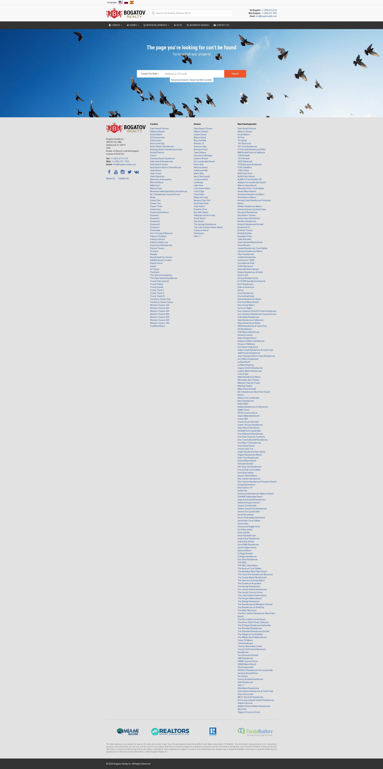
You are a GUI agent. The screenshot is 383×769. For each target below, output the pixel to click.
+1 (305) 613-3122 (269, 10)
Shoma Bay (243, 523)
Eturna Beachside (246, 296)
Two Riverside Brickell (248, 655)
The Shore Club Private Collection (253, 622)
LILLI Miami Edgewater (248, 359)
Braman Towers (245, 230)
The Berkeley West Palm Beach (252, 571)
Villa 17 (197, 236)
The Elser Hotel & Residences (163, 278)
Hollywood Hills (201, 170)
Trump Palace (156, 284)
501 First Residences (247, 146)
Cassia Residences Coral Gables (253, 248)
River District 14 (245, 487)
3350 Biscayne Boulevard (249, 164)
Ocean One (155, 200)
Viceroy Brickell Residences (250, 679)
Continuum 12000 (246, 260)
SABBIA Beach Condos (161, 260)
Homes (197, 124)
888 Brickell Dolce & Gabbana (251, 152)
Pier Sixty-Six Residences (249, 467)
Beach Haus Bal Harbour (249, 218)
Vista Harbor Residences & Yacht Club (255, 691)
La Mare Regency (246, 365)
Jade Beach (155, 170)
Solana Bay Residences (249, 538)
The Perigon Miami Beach (250, 598)
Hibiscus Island (201, 167)
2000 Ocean (155, 140)
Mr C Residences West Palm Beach (254, 392)
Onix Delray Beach (246, 446)
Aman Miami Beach (247, 191)
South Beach (200, 218)
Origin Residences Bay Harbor (251, 452)
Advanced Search (179, 80)
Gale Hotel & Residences (161, 161)
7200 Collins (243, 170)
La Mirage (198, 182)
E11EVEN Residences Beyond (251, 281)
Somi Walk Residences (248, 544)
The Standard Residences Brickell (253, 631)
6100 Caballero (245, 167)
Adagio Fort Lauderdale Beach (252, 182)
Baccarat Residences (247, 212)
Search (235, 73)
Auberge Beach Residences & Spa (166, 149)
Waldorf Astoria (245, 703)
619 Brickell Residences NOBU (252, 149)
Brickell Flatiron (157, 152)
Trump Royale (156, 287)
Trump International (159, 281)
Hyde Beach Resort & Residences (165, 167)
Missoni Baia (156, 188)
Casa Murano (244, 245)
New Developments (247, 124)
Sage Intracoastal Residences (252, 499)
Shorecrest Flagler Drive (249, 526)
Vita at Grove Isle (245, 694)
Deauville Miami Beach (248, 269)
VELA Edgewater (245, 667)
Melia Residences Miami (249, 377)
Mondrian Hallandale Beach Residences (168, 191)
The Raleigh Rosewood (248, 601)
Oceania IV (155, 224)
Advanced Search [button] (199, 25)
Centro (153, 155)
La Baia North (244, 362)
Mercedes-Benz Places (248, 380)
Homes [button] (133, 25)
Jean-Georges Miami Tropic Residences (256, 356)
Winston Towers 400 (159, 314)
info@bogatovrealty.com (266, 16)
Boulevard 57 (244, 227)
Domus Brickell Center (248, 278)
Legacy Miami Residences (250, 371)
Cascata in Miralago (203, 155)
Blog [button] (179, 25)
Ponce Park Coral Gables (249, 470)
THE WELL (242, 562)
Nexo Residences (246, 401)
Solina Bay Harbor (246, 541)
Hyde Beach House (159, 164)
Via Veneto (199, 233)
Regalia (153, 254)
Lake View (198, 185)
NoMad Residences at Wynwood (253, 407)
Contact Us (123, 178)
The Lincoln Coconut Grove (250, 592)
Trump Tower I (157, 290)
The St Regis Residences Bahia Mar (254, 625)
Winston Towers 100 (159, 305)
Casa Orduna (200, 152)
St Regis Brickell (245, 553)
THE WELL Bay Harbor (248, 565)
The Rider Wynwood (247, 610)
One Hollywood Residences (250, 434)
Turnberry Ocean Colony (161, 302)
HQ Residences (245, 329)
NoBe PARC (243, 404)
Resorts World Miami (247, 476)
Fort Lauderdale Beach (204, 161)
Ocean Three (156, 206)
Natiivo (241, 395)
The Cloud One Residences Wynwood (255, 574)
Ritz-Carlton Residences (249, 479)
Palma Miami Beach (247, 461)
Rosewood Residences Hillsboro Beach (256, 493)
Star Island (199, 221)
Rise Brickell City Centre (161, 257)
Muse (152, 197)
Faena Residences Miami (249, 299)
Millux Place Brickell (247, 389)
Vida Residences (245, 682)
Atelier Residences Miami (250, 206)
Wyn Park (242, 709)
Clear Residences (246, 254)
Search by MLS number (201, 80)
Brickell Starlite (245, 233)
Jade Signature (157, 176)
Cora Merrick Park (246, 263)
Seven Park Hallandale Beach (251, 517)
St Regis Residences (247, 556)
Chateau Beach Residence (162, 158)
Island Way (199, 173)
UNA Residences (245, 658)
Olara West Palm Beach (249, 428)
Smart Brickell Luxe (247, 535)
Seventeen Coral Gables (249, 520)
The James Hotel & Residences (252, 589)
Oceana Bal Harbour (159, 212)
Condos (154, 124)
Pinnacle (154, 251)
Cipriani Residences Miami (250, 251)
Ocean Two (155, 203)
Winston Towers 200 (159, 308)
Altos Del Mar (200, 140)
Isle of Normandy (202, 176)
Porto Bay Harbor (246, 473)
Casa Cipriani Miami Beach (250, 242)
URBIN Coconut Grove (248, 661)
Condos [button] (115, 25)
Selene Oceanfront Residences (252, 508)
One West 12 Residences (249, 443)
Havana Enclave (245, 335)
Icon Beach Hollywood (248, 347)
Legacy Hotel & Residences (250, 368)
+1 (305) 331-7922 (269, 13)
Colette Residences (247, 257)
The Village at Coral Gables (250, 634)
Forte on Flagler (245, 308)
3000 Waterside (245, 161)
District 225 (243, 275)
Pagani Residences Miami (250, 455)
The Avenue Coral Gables (249, 568)
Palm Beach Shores (159, 128)
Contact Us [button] (222, 25)
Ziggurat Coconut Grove (249, 712)
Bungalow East (245, 236)
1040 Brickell (244, 155)
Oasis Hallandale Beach (249, 416)
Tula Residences (245, 643)
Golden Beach (200, 134)
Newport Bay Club (202, 200)
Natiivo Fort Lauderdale (248, 398)
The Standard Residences (250, 628)
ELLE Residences (245, 284)
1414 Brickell (244, 158)
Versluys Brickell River (248, 673)
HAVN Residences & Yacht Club (252, 326)
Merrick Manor (157, 182)
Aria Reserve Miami (247, 197)
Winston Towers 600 (159, 320)
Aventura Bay (200, 146)
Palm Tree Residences (248, 458)
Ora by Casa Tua (245, 449)
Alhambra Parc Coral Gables (251, 188)
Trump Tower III (157, 296)
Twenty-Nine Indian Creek (250, 646)
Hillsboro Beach (157, 131)
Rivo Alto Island (201, 212)
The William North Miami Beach (252, 637)
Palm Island (199, 206)
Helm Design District (247, 338)
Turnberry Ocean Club (160, 299)
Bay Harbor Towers (247, 215)
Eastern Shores (201, 158)
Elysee (241, 290)
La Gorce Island (201, 179)
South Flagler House (247, 547)
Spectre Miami (244, 550)
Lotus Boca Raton (202, 188)
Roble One (242, 490)
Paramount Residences (161, 245)
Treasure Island (201, 230)
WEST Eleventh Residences (250, 697)
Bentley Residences (247, 221)
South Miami (156, 134)
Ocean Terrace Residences (250, 425)
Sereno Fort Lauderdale (249, 511)
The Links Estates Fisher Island (208, 227)
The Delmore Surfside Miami (251, 580)
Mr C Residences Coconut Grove (165, 194)
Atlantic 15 (199, 143)
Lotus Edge (199, 191)
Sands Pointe (156, 263)
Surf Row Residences (248, 559)
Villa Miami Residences (248, 688)
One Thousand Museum (161, 233)
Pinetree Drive (200, 209)
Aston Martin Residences (162, 146)
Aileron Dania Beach (247, 185)
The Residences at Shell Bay (251, 607)
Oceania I (154, 215)
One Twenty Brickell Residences (253, 440)
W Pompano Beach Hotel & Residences (256, 700)
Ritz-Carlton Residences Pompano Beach (257, 481)
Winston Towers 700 (159, 323)
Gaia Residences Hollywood (250, 320)
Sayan (153, 266)
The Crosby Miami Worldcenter (252, 577)
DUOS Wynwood (245, 266)
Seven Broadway (246, 514)
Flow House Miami (246, 305)
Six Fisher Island (245, 529)
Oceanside (155, 230)
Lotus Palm (199, 194)
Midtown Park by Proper (249, 383)
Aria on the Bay (157, 143)
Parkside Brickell (245, 464)
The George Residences (205, 224)
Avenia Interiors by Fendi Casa (252, 209)
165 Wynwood (244, 143)
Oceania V (155, 227)
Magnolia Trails (201, 197)
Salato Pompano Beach (249, 502)
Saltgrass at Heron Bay (204, 215)
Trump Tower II (157, 293)
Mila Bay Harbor (245, 386)
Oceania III (155, 221)
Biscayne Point (201, 149)
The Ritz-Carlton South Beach (252, 619)
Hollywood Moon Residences (251, 341)
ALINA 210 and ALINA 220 (250, 179)
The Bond (154, 272)
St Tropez (154, 269)
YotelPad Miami (157, 326)
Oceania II (154, 218)
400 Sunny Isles (157, 137)
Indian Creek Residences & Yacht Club (255, 350)
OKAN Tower (244, 410)
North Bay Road (201, 203)
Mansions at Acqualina (160, 179)
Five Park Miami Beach (248, 302)
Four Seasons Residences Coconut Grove (257, 314)
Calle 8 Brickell (244, 239)
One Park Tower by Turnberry (251, 437)
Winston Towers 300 (159, 311)
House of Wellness (246, 344)
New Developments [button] (157, 25)
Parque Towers (157, 248)
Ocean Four (155, 209)
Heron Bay (198, 164)
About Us (110, 178)
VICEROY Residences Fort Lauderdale (255, 670)
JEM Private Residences (249, 353)
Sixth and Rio (244, 532)
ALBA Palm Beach (246, 176)
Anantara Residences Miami (251, 194)
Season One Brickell (247, 505)
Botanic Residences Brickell (250, 224)
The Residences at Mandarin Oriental (255, 604)
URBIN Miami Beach (247, 664)
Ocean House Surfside (248, 422)
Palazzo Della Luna (159, 242)
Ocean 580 (243, 419)
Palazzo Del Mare (158, 236)
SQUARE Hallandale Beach (250, 496)
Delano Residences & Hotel (250, 272)
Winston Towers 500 (159, 317)
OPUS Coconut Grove (247, 413)
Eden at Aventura (246, 287)
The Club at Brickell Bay (161, 275)
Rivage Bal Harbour (247, 484)
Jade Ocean (155, 173)
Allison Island (200, 137)
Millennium (155, 185)
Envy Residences (245, 293)
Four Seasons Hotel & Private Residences (257, 311)
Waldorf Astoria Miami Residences (254, 706)
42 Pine (241, 137)
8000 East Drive (245, 173)
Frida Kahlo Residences (248, 317)
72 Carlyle (242, 140)
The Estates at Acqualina (249, 583)
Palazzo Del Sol (157, 239)
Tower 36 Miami (245, 640)
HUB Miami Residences (248, 332)
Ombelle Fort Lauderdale (249, 431)
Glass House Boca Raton (249, 323)
